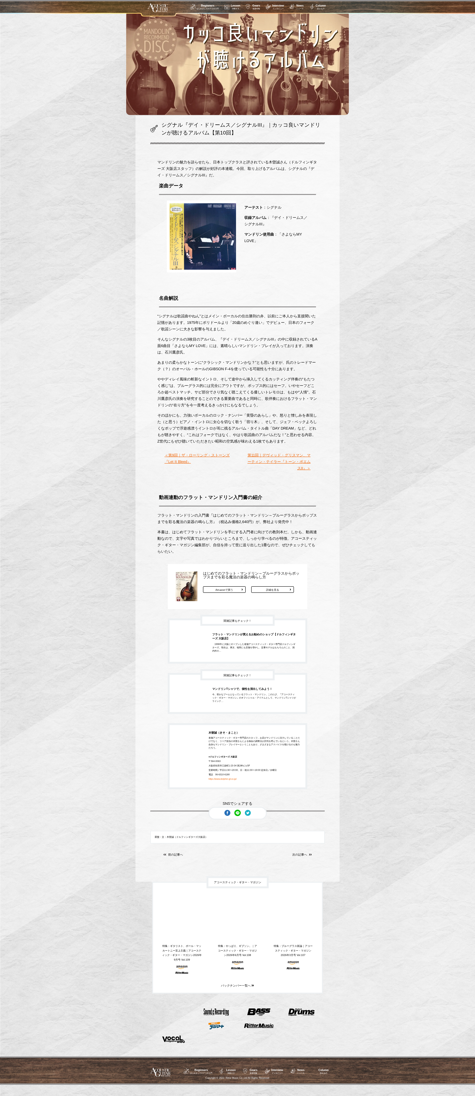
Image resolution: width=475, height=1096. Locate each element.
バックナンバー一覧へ (236, 985)
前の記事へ (175, 854)
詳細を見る (272, 589)
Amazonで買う (224, 589)
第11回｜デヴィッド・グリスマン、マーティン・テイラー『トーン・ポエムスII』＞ (279, 461)
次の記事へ (299, 854)
